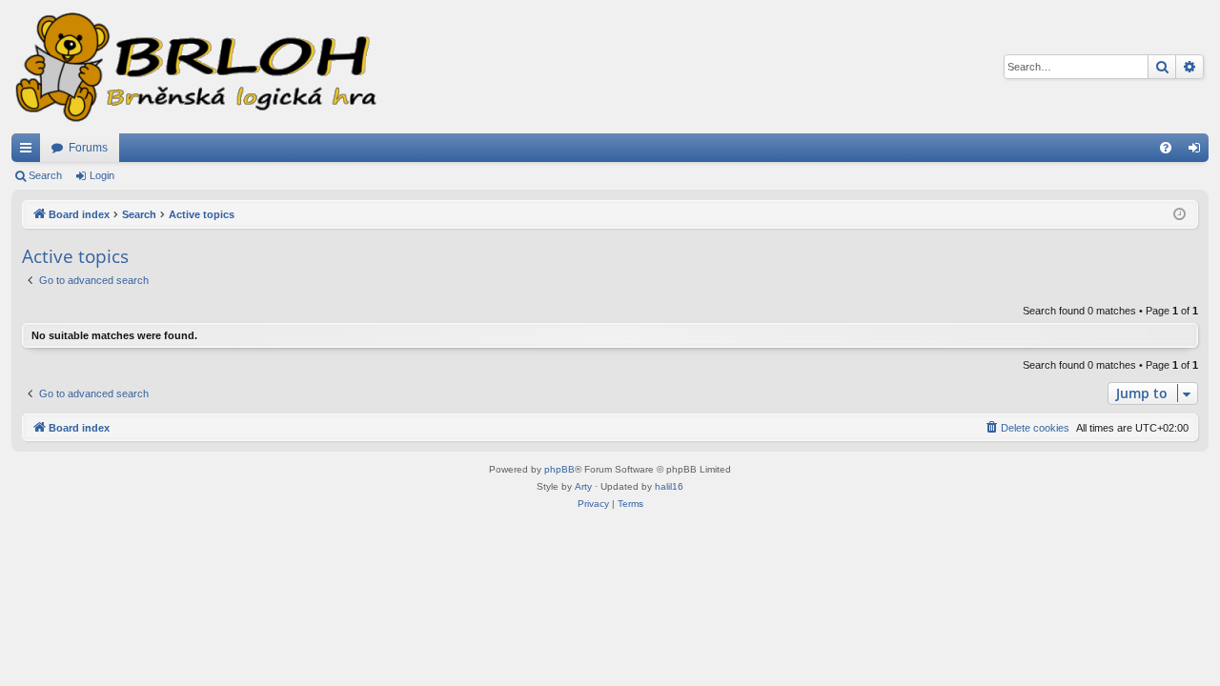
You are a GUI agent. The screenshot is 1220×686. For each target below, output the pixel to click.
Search (45, 175)
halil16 (669, 486)
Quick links (29, 151)
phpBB (559, 469)
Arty (583, 486)
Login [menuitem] (1198, 151)
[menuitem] (1165, 147)
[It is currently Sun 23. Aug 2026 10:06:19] (1179, 215)
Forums (88, 147)
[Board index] (194, 66)
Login (102, 175)
